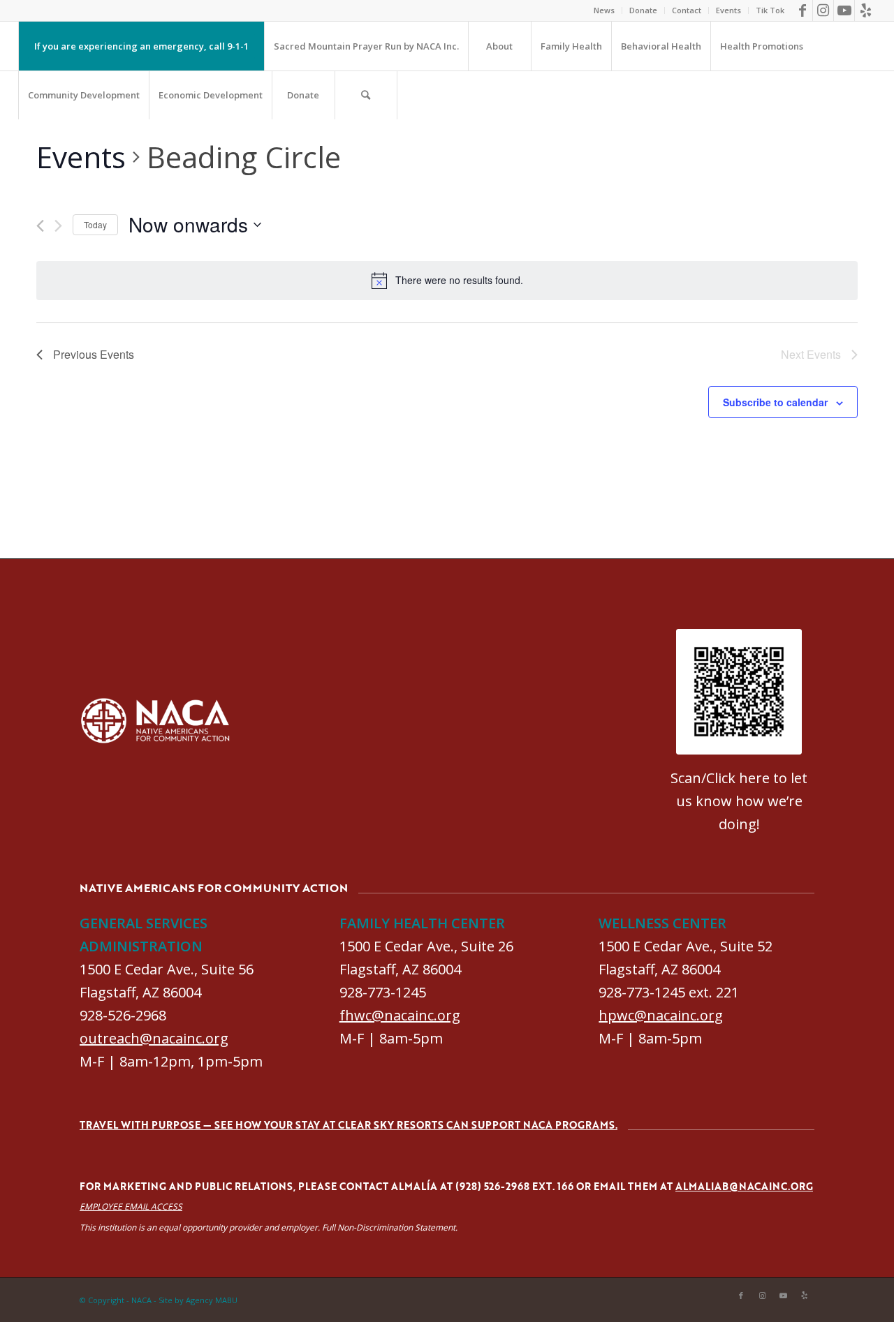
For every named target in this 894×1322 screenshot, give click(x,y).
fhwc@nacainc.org (399, 1015)
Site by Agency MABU (198, 1300)
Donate (643, 10)
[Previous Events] (40, 225)
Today (95, 224)
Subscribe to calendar (775, 402)
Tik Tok (770, 10)
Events (728, 10)
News (604, 10)
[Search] (366, 94)
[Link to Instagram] (823, 10)
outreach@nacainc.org (154, 1038)
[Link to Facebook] (802, 10)
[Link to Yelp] (865, 10)
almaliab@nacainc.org (744, 1186)
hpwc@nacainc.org (661, 1015)
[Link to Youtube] (844, 10)
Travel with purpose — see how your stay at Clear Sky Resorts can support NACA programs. (348, 1124)
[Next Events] (58, 225)
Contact (686, 10)
